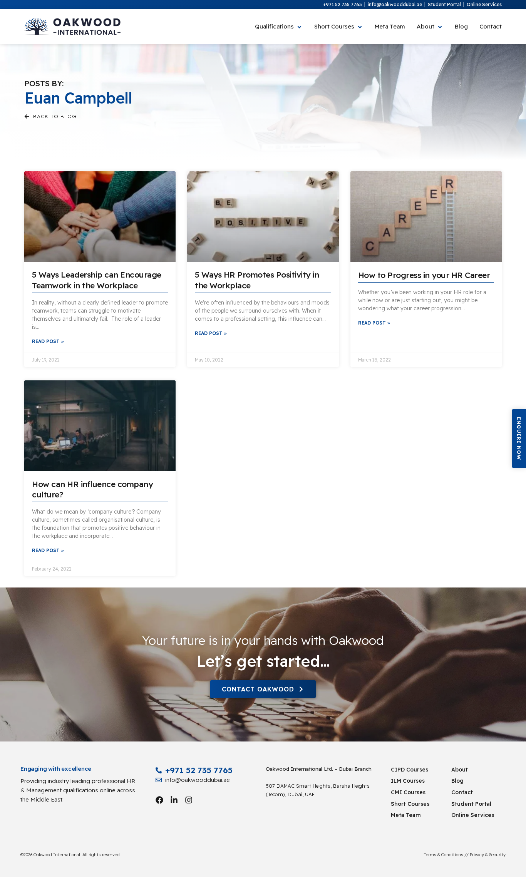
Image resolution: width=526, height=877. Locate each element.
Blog (457, 780)
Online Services (484, 4)
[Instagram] (189, 800)
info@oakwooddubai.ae (395, 4)
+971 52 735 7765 (342, 4)
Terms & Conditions (443, 854)
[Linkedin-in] (174, 800)
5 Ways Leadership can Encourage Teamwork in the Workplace (96, 279)
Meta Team (406, 815)
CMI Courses (408, 792)
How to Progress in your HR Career (424, 275)
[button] (519, 438)
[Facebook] (159, 800)
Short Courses (410, 803)
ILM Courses (408, 780)
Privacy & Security (488, 854)
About (459, 769)
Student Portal (444, 4)
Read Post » (48, 341)
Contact (462, 792)
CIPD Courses (409, 769)
